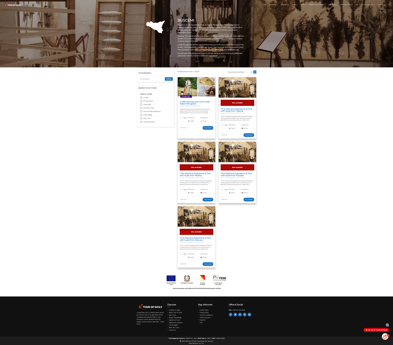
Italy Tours (172, 315)
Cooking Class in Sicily (185, 88)
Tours (303, 4)
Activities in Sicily (174, 310)
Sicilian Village (147, 115)
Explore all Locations (176, 322)
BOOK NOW (273, 4)
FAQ (357, 4)
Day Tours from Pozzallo (233, 153)
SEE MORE (208, 128)
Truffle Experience (149, 122)
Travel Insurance (205, 317)
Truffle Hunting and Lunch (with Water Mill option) (195, 103)
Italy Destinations (367, 4)
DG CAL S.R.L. (200, 343)
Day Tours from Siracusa (185, 89)
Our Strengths (173, 325)
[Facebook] (230, 314)
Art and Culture (148, 101)
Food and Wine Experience (152, 111)
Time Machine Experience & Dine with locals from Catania (236, 110)
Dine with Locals (148, 108)
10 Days (146, 97)
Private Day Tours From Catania (245, 89)
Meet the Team (174, 328)
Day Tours (211, 88)
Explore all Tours (174, 320)
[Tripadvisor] (249, 314)
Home (264, 4)
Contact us (172, 330)
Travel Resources (346, 4)
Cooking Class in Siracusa (200, 88)
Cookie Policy (204, 310)
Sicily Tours (147, 118)
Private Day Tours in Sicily (196, 92)
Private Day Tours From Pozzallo (245, 153)
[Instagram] (240, 314)
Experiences (332, 4)
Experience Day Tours (200, 89)
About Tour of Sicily (175, 312)
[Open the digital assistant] (385, 336)
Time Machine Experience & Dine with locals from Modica (195, 174)
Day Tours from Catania (233, 88)
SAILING (294, 4)
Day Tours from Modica (193, 153)
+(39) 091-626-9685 (238, 310)
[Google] (245, 314)
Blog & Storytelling (175, 317)
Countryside (147, 104)
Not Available (196, 217)
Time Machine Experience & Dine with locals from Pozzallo (236, 174)
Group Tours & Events (316, 4)
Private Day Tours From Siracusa (205, 91)
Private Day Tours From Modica (204, 153)
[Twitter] (235, 314)
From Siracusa (190, 91)
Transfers (284, 4)
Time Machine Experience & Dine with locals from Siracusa (195, 239)
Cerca (168, 79)
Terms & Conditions (206, 315)
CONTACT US (382, 4)
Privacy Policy (204, 312)
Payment (203, 320)
